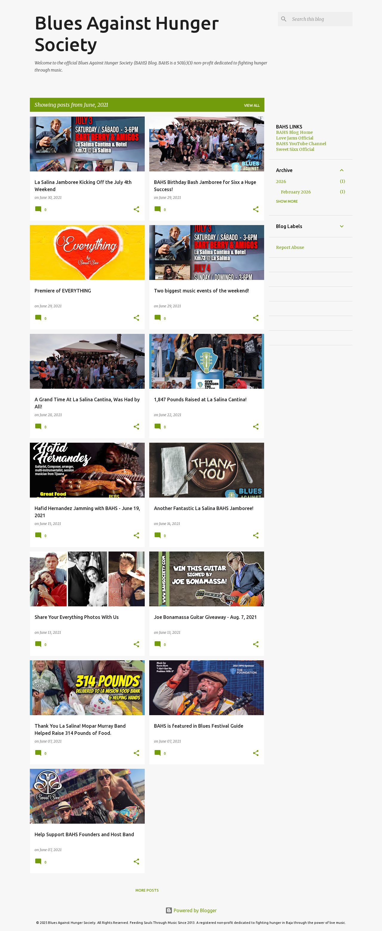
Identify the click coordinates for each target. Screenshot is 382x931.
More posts (147, 890)
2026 (281, 181)
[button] (136, 210)
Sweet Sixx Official (295, 149)
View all (252, 105)
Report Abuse (290, 247)
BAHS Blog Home (294, 132)
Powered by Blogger (194, 910)
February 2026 (296, 192)
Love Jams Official (294, 138)
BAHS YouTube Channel (301, 143)
